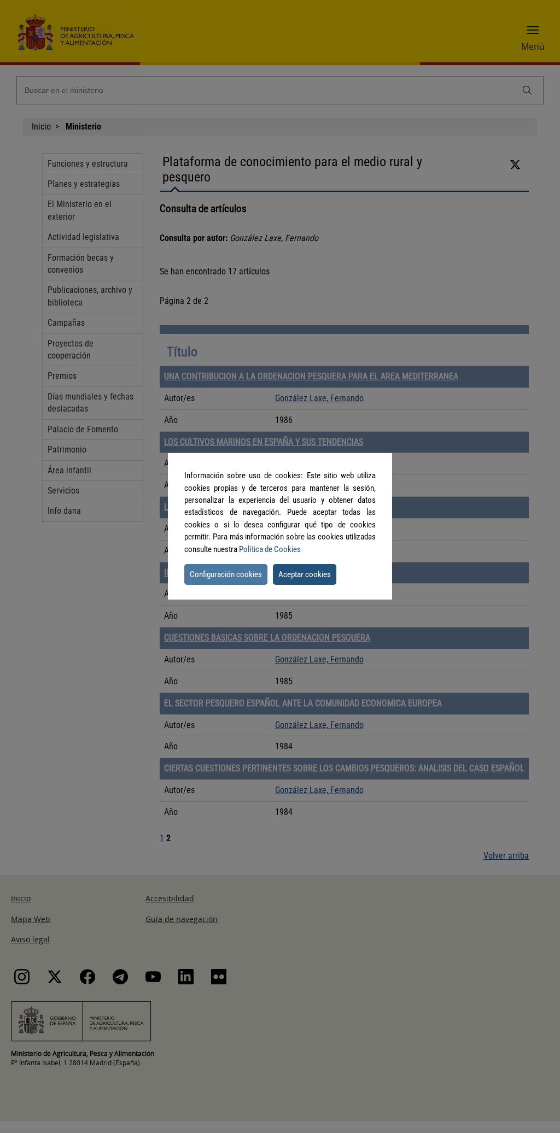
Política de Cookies (270, 549)
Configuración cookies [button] (226, 574)
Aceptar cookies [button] (304, 574)
